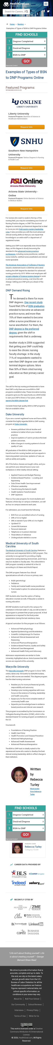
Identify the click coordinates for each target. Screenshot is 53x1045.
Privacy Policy (32, 1010)
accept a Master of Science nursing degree (22, 276)
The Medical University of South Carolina (21, 550)
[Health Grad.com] (16, 4)
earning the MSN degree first (17, 401)
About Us (18, 999)
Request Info (26, 127)
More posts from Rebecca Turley (35, 791)
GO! (26, 61)
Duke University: (21, 424)
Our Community (18, 1004)
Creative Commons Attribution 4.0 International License (26, 1032)
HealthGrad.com (26, 1038)
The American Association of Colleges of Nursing (25, 265)
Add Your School (32, 999)
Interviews (19, 1010)
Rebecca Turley (33, 846)
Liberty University (18, 113)
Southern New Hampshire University (23, 152)
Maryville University (16, 671)
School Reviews (35, 1004)
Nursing (21, 24)
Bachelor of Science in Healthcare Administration (24, 118)
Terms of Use (20, 1016)
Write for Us (34, 1016)
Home (12, 24)
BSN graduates (36, 306)
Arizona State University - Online (23, 193)
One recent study (33, 302)
